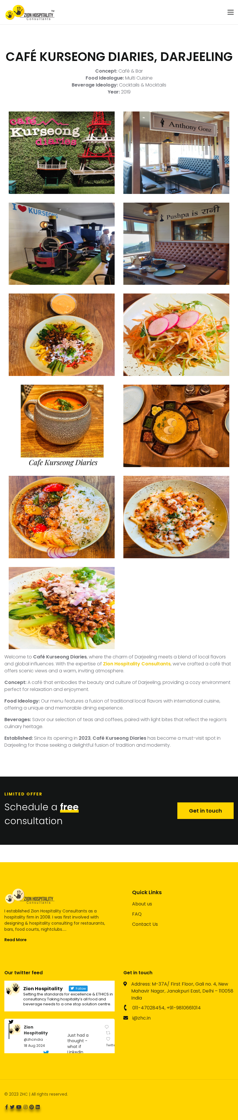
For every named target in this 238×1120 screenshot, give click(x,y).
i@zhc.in (141, 1018)
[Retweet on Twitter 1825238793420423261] (109, 1033)
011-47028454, (148, 1007)
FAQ (137, 914)
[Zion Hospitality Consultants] (29, 12)
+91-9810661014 (184, 1007)
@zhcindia (33, 1039)
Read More (15, 940)
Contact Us (145, 924)
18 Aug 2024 (34, 1045)
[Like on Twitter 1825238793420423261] (109, 1039)
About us (142, 904)
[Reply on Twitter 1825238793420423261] (107, 1027)
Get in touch (205, 810)
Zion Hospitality (36, 1030)
